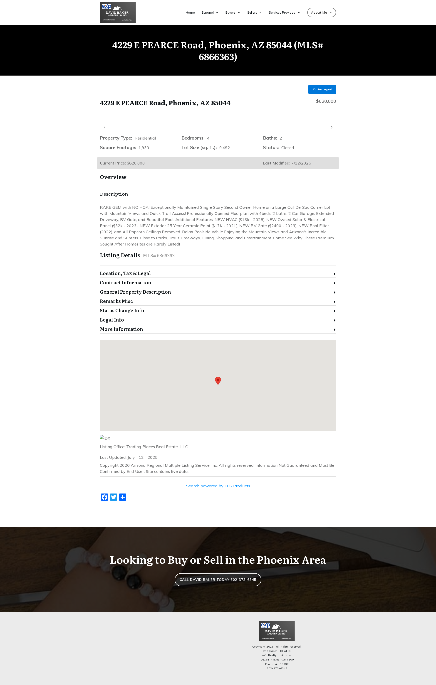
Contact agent (322, 89)
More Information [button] (121, 329)
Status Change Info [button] (122, 310)
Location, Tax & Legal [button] (125, 273)
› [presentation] (331, 127)
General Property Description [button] (135, 292)
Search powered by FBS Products (218, 486)
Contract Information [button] (125, 283)
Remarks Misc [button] (116, 301)
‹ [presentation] (104, 127)
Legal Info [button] (112, 320)
